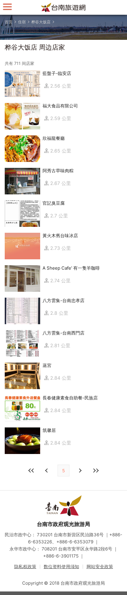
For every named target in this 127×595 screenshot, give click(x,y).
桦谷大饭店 (41, 21)
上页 (80, 470)
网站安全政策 (100, 566)
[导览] (7, 6)
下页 (47, 470)
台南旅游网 (63, 7)
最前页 (31, 470)
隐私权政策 (25, 566)
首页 (8, 21)
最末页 (96, 470)
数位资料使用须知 (61, 566)
